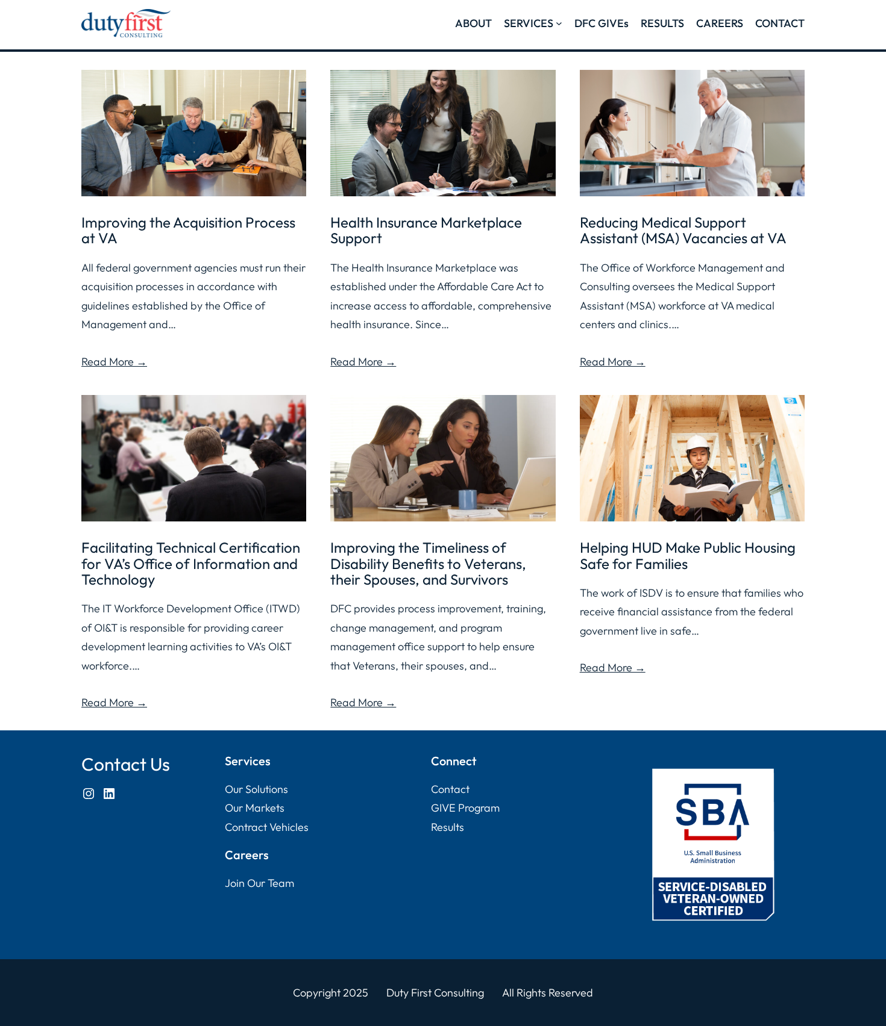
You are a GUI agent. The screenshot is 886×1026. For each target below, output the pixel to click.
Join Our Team (259, 883)
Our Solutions (256, 789)
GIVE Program (465, 808)
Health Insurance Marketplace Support (426, 230)
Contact (450, 789)
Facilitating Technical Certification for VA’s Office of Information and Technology (190, 563)
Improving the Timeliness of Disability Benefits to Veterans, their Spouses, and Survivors (428, 563)
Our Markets (254, 808)
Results (447, 827)
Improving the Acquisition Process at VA (188, 230)
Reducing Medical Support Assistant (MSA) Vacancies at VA (683, 230)
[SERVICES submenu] (559, 23)
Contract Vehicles (267, 827)
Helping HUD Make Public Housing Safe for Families (688, 555)
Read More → (114, 361)
